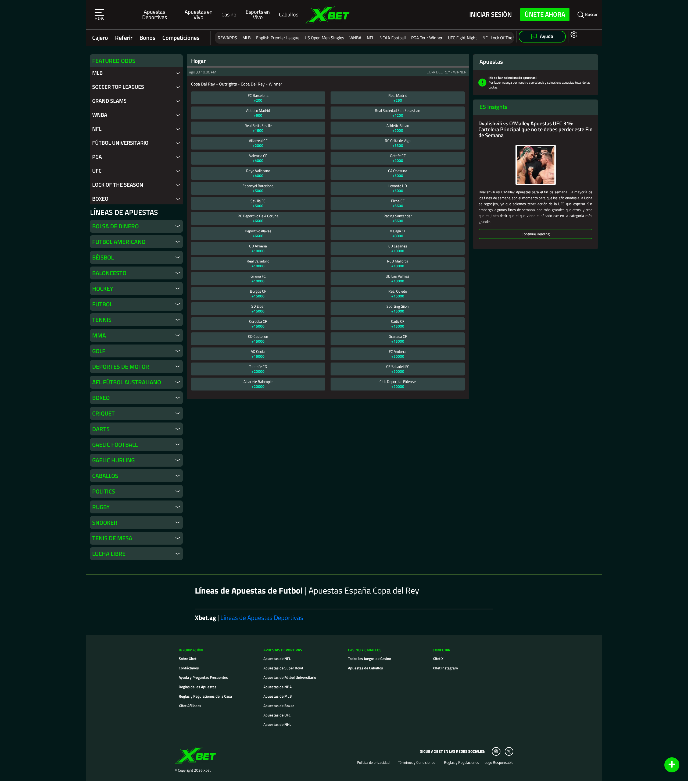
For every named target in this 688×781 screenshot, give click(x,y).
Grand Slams (109, 101)
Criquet (103, 413)
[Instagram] (496, 751)
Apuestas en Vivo (199, 14)
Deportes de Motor (120, 366)
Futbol (102, 304)
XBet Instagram (445, 668)
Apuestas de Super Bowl (283, 668)
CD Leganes (397, 248)
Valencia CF (258, 158)
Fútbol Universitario (120, 143)
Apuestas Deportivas (154, 14)
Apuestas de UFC (277, 715)
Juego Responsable (498, 762)
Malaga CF (397, 233)
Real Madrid (397, 98)
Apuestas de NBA (277, 687)
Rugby (101, 507)
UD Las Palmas (398, 278)
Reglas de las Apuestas (197, 687)
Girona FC (258, 278)
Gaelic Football (115, 444)
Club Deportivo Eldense (397, 384)
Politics (103, 491)
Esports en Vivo (258, 14)
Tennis (102, 319)
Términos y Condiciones (416, 762)
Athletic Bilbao (397, 128)
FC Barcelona (258, 98)
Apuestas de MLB (277, 696)
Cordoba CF (258, 323)
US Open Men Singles (324, 37)
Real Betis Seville (258, 128)
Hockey (102, 288)
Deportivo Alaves (258, 233)
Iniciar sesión (490, 14)
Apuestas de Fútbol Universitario (289, 677)
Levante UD (397, 188)
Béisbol (103, 257)
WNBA (355, 37)
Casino (228, 14)
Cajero (100, 37)
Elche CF (397, 203)
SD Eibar (258, 308)
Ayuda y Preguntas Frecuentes (203, 677)
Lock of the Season (117, 185)
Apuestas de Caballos (365, 668)
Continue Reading (536, 234)
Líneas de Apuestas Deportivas (261, 617)
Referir (123, 37)
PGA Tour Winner (427, 37)
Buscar (591, 14)
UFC (97, 171)
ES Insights (493, 106)
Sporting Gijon (397, 308)
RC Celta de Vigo (397, 143)
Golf (98, 351)
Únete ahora (545, 14)
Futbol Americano (118, 241)
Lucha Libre (109, 553)
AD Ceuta (258, 354)
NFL (370, 37)
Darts (101, 429)
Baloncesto (109, 273)
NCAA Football (392, 37)
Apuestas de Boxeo (278, 705)
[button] (99, 14)
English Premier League (277, 37)
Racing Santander (398, 218)
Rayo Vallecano (258, 173)
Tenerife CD (258, 369)
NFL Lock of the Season (504, 37)
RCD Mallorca (397, 263)
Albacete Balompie (258, 384)
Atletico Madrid (258, 113)
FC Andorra (397, 354)
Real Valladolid (258, 263)
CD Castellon (258, 338)
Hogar (198, 60)
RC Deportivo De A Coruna (258, 218)
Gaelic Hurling (113, 460)
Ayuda (546, 36)
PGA (97, 157)
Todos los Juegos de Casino (369, 658)
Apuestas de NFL (277, 658)
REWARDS (227, 37)
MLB (246, 37)
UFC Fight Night (462, 37)
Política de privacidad (373, 762)
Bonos (147, 37)
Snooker (104, 522)
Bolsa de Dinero (115, 226)
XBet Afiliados (190, 705)
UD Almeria (258, 248)
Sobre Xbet (187, 658)
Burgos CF (258, 293)
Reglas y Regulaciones (461, 762)
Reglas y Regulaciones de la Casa (205, 696)
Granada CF (398, 338)
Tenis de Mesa (112, 538)
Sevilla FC (258, 203)
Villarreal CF (258, 143)
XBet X (438, 658)
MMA (99, 335)
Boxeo (100, 199)
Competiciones (180, 37)
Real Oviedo (397, 293)
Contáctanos (189, 668)
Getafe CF (398, 158)
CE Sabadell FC (397, 369)
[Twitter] (509, 751)
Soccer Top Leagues (118, 87)
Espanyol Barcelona (258, 188)
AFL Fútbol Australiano (126, 382)
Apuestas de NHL (277, 724)
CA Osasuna (397, 173)
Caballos (288, 14)
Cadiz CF (397, 323)
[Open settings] (572, 34)
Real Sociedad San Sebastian (397, 113)
